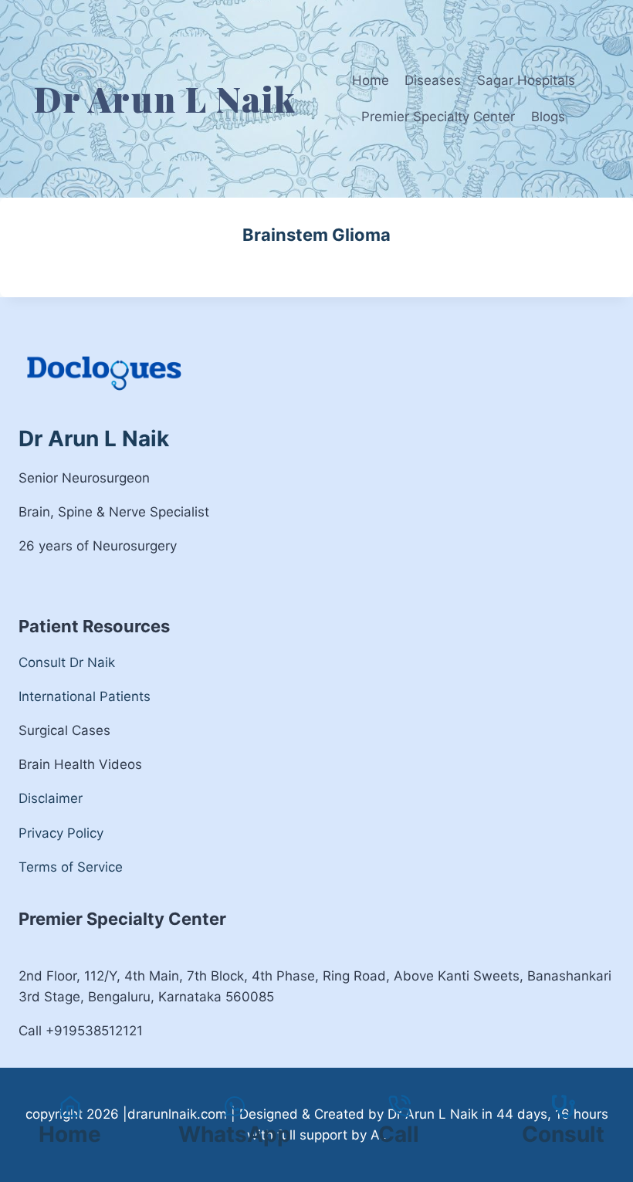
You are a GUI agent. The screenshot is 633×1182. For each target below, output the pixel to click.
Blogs (548, 116)
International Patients (85, 696)
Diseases (433, 80)
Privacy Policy (61, 833)
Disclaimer (51, 798)
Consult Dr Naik (67, 662)
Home (370, 80)
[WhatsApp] (234, 1122)
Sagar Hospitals (526, 80)
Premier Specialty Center (438, 116)
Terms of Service (71, 867)
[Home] (70, 1106)
